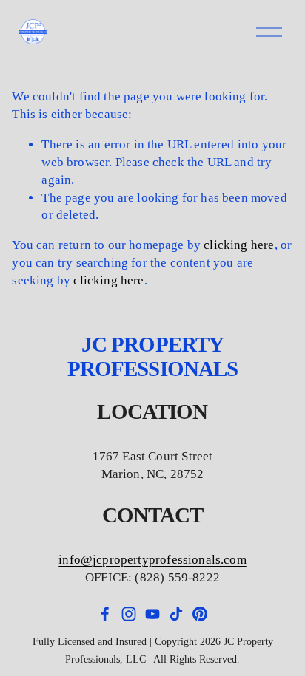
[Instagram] (128, 614)
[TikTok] (176, 614)
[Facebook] (105, 614)
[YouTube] (152, 614)
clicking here (239, 245)
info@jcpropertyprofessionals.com (152, 560)
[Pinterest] (199, 614)
